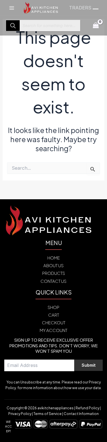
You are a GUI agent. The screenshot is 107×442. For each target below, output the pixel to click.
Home (53, 257)
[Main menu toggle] (12, 8)
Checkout (53, 322)
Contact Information (81, 414)
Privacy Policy (19, 414)
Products (53, 273)
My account (53, 330)
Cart (53, 315)
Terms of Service (47, 414)
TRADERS (80, 8)
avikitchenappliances (55, 408)
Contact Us (53, 281)
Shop (53, 307)
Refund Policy (87, 408)
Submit (89, 365)
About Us (53, 265)
